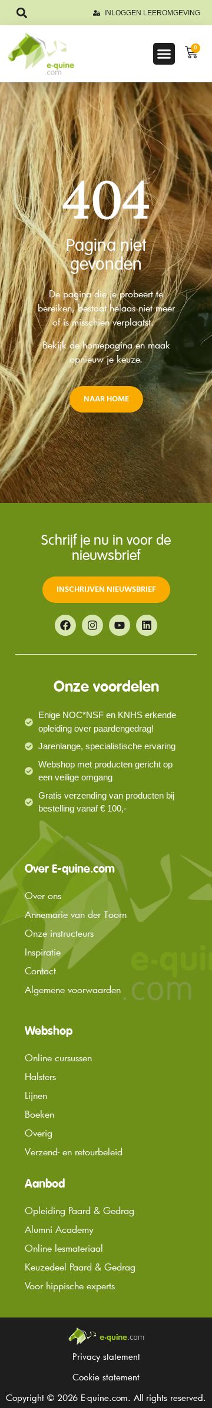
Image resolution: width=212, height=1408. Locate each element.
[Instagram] (92, 625)
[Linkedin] (146, 625)
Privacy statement (106, 1356)
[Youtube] (119, 625)
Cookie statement (106, 1377)
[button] (21, 12)
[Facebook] (65, 625)
